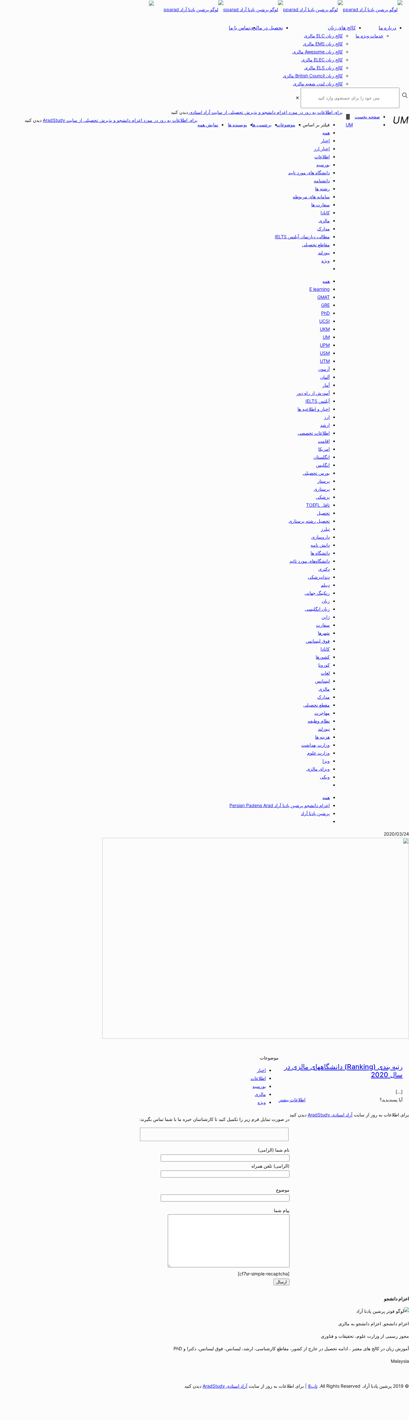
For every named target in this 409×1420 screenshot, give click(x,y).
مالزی (324, 220)
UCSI (324, 321)
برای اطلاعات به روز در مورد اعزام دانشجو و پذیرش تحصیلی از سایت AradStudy (120, 120)
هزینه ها (322, 737)
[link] (297, 97)
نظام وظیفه (319, 721)
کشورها (323, 657)
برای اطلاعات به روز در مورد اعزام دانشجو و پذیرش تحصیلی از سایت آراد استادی (265, 112)
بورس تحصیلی (316, 473)
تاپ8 (313, 1386)
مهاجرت (322, 713)
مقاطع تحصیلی (316, 244)
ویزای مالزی (318, 769)
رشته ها (322, 188)
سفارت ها (320, 204)
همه (326, 132)
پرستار (323, 481)
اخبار (325, 140)
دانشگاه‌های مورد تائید (309, 561)
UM (349, 124)
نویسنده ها (237, 124)
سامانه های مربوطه (311, 196)
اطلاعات (322, 156)
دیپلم (325, 585)
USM (325, 353)
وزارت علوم (318, 753)
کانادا (325, 212)
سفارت (323, 625)
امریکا (324, 449)
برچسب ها (262, 124)
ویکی (325, 777)
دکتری (324, 569)
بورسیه (323, 164)
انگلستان (321, 457)
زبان (326, 601)
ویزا (326, 761)
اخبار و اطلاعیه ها (313, 409)
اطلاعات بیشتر (292, 1099)
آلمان (325, 377)
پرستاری (322, 489)
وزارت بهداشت (315, 745)
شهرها (324, 633)
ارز (327, 417)
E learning (319, 289)
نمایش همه (207, 124)
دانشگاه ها (320, 553)
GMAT (323, 297)
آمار (326, 385)
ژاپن (325, 617)
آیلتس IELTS (317, 401)
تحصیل (323, 513)
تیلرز (325, 529)
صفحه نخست (367, 116)
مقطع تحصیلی (316, 705)
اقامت (324, 441)
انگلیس (323, 465)
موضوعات (285, 124)
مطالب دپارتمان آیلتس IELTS (302, 236)
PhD (325, 313)
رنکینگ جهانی (317, 593)
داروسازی (320, 537)
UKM (325, 329)
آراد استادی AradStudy (330, 1114)
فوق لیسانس (318, 641)
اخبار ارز (322, 148)
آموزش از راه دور (313, 393)
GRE (325, 305)
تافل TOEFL (318, 505)
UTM (325, 361)
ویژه (325, 260)
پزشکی (323, 497)
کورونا (324, 665)
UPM (325, 345)
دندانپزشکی (319, 577)
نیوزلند (324, 252)
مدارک (323, 228)
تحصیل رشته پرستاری (309, 521)
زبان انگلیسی (317, 609)
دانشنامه (322, 180)
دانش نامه (320, 545)
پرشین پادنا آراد (315, 813)
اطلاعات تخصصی (313, 433)
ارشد (325, 425)
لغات (325, 673)
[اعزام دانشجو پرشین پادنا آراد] (283, 9)
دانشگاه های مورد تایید (309, 172)
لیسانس (322, 681)
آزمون (324, 369)
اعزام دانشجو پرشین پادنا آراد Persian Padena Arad (279, 805)
